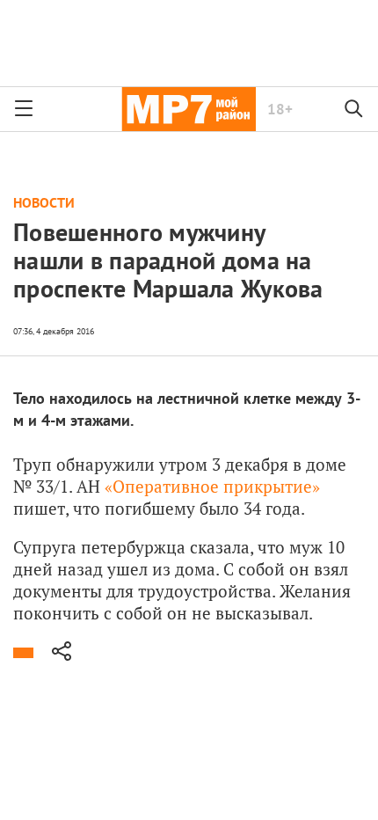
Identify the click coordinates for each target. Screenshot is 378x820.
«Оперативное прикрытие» (212, 486)
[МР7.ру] (188, 109)
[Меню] (23, 109)
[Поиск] (354, 109)
